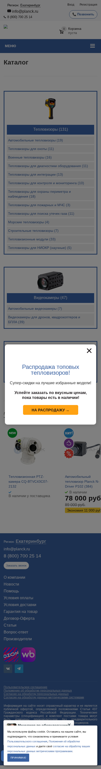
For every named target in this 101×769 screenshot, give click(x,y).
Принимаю (18, 757)
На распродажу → (50, 410)
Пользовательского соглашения (27, 741)
